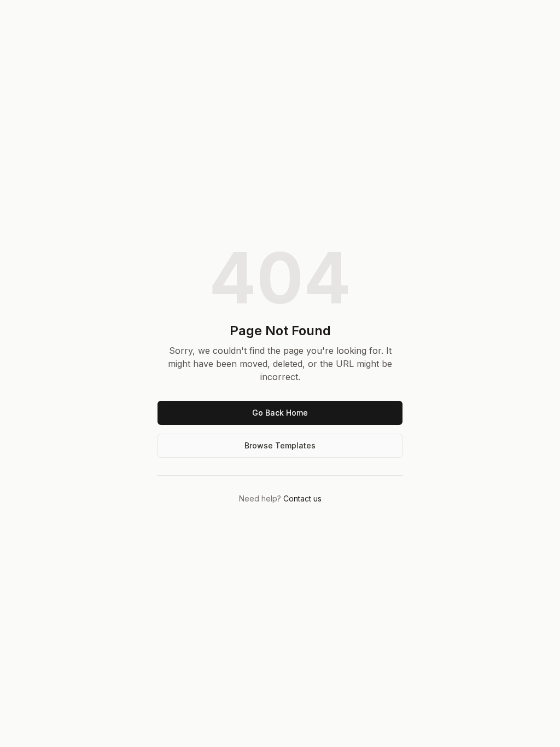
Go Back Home (280, 412)
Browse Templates (280, 445)
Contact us (302, 498)
